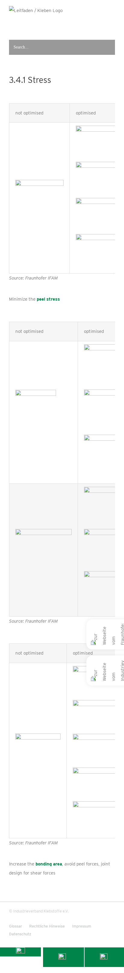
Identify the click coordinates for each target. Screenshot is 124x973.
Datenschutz (20, 934)
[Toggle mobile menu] (112, 26)
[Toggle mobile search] (100, 26)
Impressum (81, 926)
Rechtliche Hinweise (47, 926)
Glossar (15, 926)
